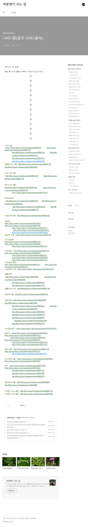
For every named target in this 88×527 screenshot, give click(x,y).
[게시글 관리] (14, 405)
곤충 (71, 183)
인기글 (76, 205)
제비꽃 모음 (74, 111)
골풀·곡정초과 (74, 87)
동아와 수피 (74, 84)
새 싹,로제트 (75, 78)
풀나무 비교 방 (75, 154)
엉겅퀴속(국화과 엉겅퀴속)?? (17, 432)
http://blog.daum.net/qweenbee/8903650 (30, 232)
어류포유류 (73, 186)
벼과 (72, 93)
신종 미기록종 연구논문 (77, 160)
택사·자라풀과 (74, 102)
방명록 (13, 12)
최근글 (70, 205)
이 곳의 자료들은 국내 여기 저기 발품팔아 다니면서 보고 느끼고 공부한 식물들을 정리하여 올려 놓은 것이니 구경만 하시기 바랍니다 (27, 485)
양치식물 (73, 108)
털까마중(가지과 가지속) (16, 430)
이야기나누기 (74, 164)
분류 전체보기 (75, 65)
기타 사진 (72, 190)
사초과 (73, 96)
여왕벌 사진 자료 (75, 193)
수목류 (73, 75)
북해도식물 (74, 135)
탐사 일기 (73, 167)
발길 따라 (73, 170)
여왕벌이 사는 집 (14, 4)
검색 (78, 4)
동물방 (71, 177)
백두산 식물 (74, 123)
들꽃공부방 (73, 148)
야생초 (18, 417)
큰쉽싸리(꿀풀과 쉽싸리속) (16, 422)
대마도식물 (73, 138)
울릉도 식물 (74, 129)
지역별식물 (74, 120)
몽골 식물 (73, 132)
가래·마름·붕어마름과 (76, 105)
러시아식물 (73, 144)
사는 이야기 (74, 173)
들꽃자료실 (11, 417)
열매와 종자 (74, 81)
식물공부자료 (74, 151)
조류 (72, 180)
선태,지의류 (74, 99)
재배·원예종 (74, 116)
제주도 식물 (74, 126)
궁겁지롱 (73, 157)
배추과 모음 (74, 90)
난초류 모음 (74, 114)
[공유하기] (11, 405)
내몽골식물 (73, 141)
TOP (83, 519)
